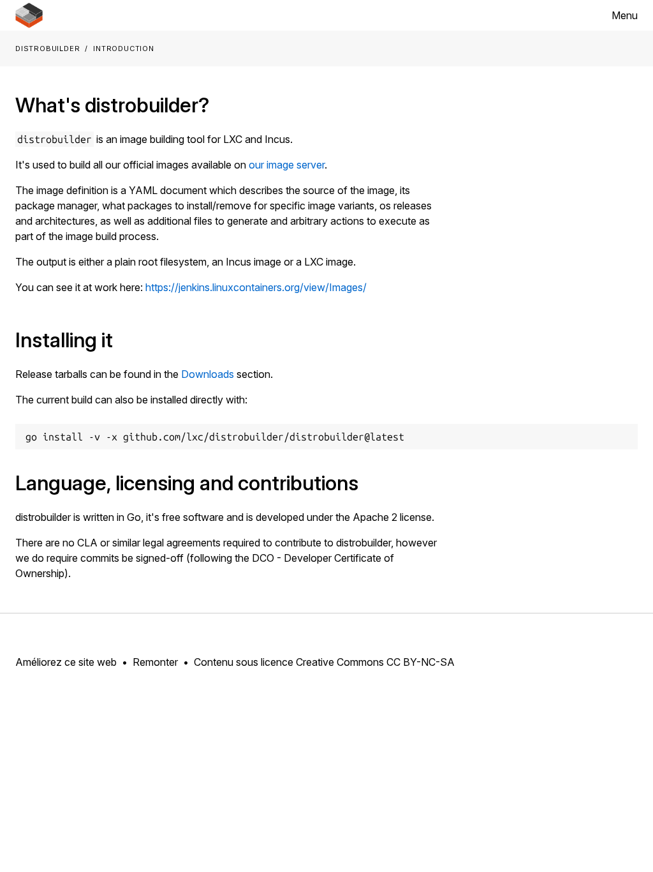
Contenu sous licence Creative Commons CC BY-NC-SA (324, 662)
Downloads (207, 374)
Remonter (155, 662)
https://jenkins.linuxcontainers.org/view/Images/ (256, 287)
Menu (625, 15)
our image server (287, 164)
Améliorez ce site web (66, 662)
